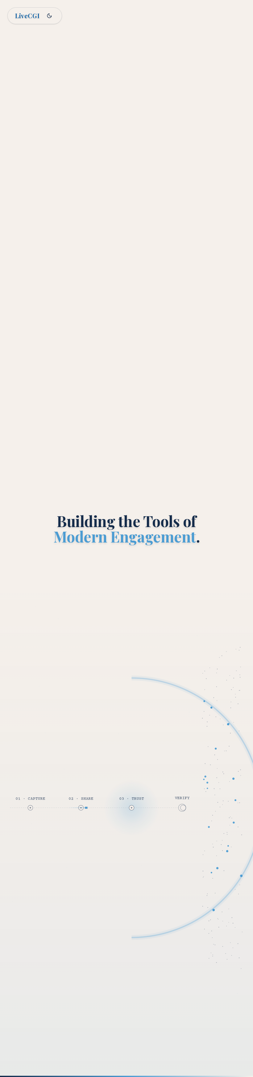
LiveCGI (27, 15)
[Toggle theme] (49, 16)
